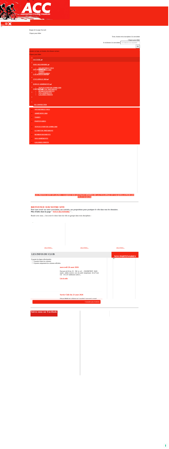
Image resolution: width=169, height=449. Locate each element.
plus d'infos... (48, 248)
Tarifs (41, 71)
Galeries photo (46, 95)
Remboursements (46, 91)
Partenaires (40, 121)
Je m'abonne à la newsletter (111, 42)
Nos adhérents (45, 93)
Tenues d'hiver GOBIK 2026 (50, 88)
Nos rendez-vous (46, 68)
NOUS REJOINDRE (61, 212)
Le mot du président (48, 89)
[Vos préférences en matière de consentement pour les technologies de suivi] (165, 445)
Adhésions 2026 (41, 113)
